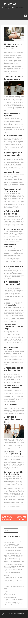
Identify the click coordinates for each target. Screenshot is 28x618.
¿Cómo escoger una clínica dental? (13, 604)
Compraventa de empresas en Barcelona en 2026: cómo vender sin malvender (12, 574)
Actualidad (7, 506)
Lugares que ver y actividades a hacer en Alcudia (21, 518)
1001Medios (9, 4)
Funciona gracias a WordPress (8, 613)
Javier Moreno (17, 48)
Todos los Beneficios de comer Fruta (13, 585)
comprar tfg (10, 206)
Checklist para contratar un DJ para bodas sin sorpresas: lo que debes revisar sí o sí (14, 582)
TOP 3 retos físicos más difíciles (12, 602)
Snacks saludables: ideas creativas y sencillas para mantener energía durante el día (14, 561)
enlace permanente (15, 506)
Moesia (21, 613)
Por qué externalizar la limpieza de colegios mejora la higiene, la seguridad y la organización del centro (14, 566)
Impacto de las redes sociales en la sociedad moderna (7, 518)
